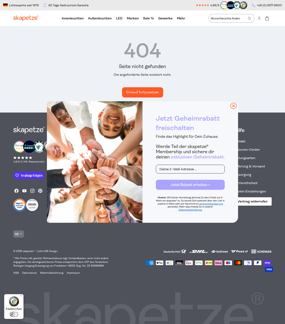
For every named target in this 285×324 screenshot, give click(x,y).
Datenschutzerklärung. (190, 210)
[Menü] (21, 296)
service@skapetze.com (211, 203)
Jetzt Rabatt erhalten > (190, 185)
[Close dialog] (233, 106)
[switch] (14, 314)
